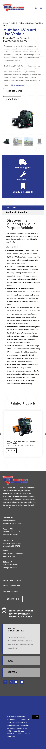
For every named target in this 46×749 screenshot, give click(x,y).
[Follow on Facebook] (5, 682)
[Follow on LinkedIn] (22, 682)
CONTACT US (13, 599)
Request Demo (14, 91)
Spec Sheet (12, 99)
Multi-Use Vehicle (17, 23)
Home (5, 23)
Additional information (17, 212)
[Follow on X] (11, 682)
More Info (11, 452)
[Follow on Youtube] (16, 682)
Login (35, 717)
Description (11, 207)
